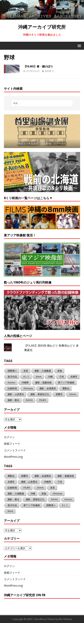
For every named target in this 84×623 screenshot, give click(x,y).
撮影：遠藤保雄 (43, 382)
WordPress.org (13, 457)
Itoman (11, 382)
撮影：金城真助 (47, 388)
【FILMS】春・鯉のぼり (38, 66)
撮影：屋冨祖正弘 (39, 394)
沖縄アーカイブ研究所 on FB (24, 595)
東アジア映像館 (66, 382)
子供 (61, 376)
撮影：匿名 (13, 400)
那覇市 (59, 394)
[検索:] (42, 103)
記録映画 (12, 388)
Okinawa (28, 388)
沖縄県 (25, 382)
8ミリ (26, 376)
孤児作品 (12, 376)
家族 (59, 370)
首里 (25, 370)
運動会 (65, 388)
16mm (72, 394)
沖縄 (50, 376)
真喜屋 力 (49, 71)
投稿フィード (12, 443)
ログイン (9, 437)
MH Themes (65, 619)
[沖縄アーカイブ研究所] (42, 17)
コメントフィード (15, 450)
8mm (39, 376)
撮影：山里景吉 (16, 394)
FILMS (42, 400)
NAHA (29, 400)
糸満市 (73, 376)
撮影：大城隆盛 (43, 370)
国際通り (12, 370)
